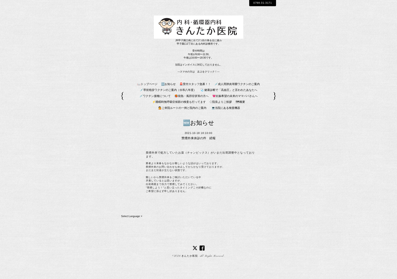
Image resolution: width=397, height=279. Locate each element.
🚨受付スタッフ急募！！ (195, 84)
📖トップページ (147, 84)
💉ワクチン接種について (155, 96)
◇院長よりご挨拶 (221, 101)
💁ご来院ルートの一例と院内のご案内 (183, 107)
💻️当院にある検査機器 (226, 107)
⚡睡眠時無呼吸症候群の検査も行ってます (179, 101)
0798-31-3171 (262, 3)
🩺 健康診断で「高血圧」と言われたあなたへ (228, 90)
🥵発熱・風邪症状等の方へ (191, 96)
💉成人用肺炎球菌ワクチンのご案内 (237, 84)
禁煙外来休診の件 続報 (198, 138)
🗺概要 (240, 101)
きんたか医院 (189, 256)
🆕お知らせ (168, 84)
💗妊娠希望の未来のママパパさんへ (235, 96)
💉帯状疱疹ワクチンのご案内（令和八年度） (168, 90)
